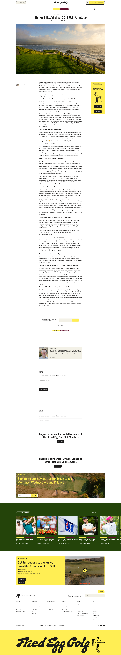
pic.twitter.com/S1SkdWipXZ (64, 141)
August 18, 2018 (60, 237)
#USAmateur (53, 141)
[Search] (24, 2)
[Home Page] (60, 2)
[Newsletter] (21, 2)
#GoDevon (62, 232)
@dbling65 (45, 230)
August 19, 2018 (51, 143)
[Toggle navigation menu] (18, 2)
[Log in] (87, 2)
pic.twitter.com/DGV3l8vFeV (45, 234)
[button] (101, 9)
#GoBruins (56, 232)
